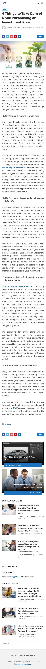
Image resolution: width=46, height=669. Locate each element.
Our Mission (29, 656)
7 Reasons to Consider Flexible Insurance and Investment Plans (28, 611)
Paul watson (25, 617)
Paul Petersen (26, 555)
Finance (5, 9)
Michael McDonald (27, 516)
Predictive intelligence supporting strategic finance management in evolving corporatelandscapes (28, 546)
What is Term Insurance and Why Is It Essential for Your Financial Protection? (30, 628)
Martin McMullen (16, 27)
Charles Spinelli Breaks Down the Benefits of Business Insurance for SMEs (28, 509)
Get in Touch (17, 656)
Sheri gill (24, 534)
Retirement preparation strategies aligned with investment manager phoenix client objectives (29, 592)
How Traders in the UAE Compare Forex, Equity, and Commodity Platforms (30, 528)
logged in (15, 577)
